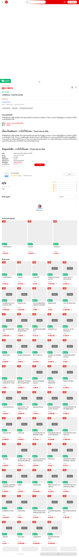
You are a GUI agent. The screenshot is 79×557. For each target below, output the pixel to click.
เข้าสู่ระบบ (73, 2)
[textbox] (39, 157)
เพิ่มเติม (40, 164)
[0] (64, 2)
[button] (6, 108)
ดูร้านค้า (69, 174)
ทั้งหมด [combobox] (61, 197)
